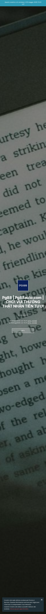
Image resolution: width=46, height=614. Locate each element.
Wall (45, 307)
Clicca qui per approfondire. (19, 609)
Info (23, 330)
